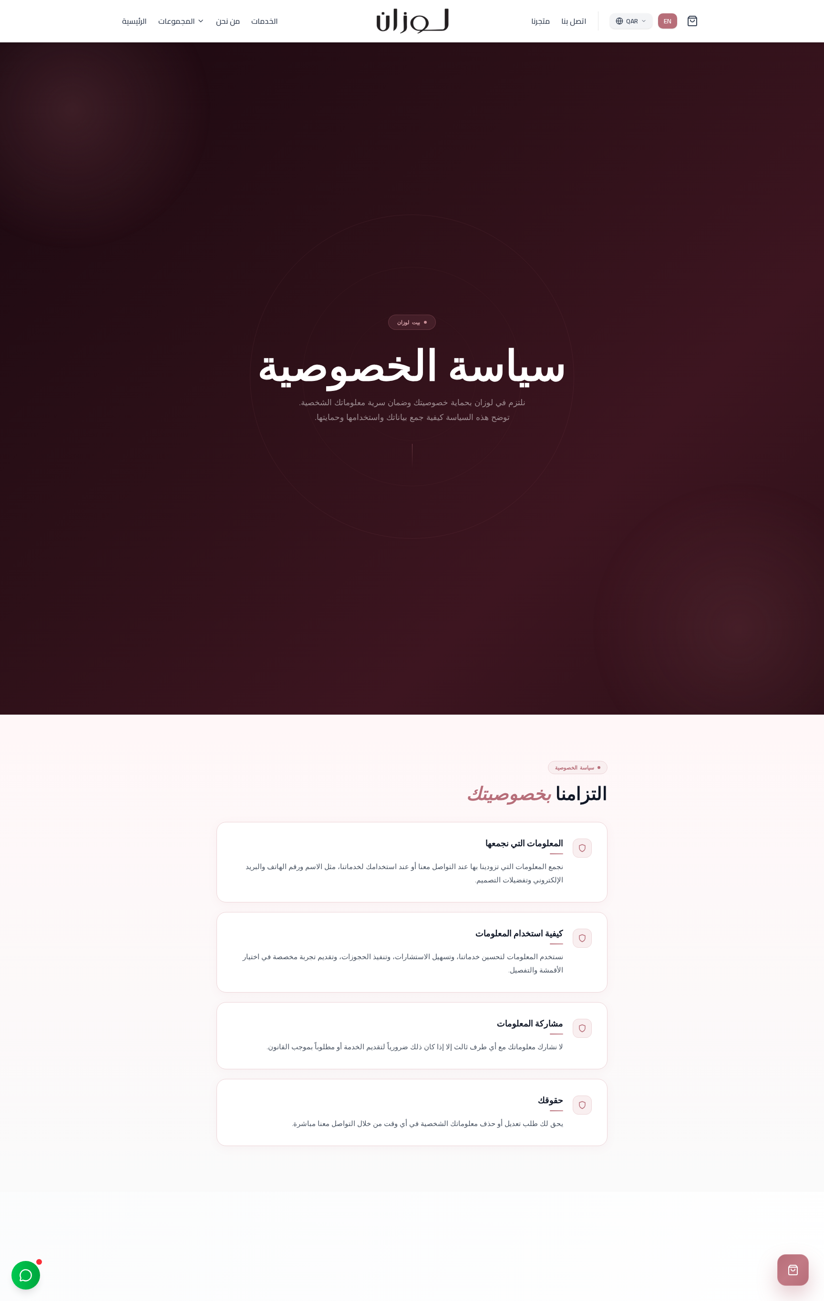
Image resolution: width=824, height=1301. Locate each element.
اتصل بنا (574, 21)
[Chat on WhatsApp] (25, 1275)
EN (667, 21)
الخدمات (264, 21)
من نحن (228, 21)
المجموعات (176, 21)
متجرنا (540, 21)
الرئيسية (134, 21)
